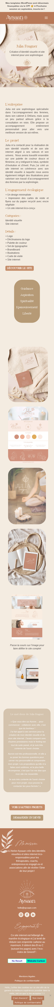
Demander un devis (27, 817)
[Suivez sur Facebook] (27, 914)
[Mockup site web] (27, 688)
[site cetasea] (27, 523)
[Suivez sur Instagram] (21, 914)
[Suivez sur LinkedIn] (33, 914)
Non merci (37, 998)
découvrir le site (19, 268)
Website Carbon (36, 960)
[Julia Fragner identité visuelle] (27, 584)
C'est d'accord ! (20, 998)
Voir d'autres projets (27, 807)
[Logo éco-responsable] (28, 401)
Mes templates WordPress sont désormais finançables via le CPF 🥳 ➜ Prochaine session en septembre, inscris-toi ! (27, 6)
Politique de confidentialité (28, 1002)
